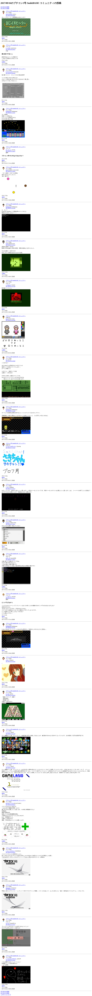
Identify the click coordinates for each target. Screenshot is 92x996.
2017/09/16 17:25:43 (10, 447)
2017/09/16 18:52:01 (10, 627)
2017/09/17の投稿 (5, 8)
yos (6, 359)
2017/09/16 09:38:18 (10, 49)
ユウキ (7, 923)
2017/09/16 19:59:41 (10, 767)
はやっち (8, 558)
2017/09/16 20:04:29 (10, 804)
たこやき (8, 48)
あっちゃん (9, 149)
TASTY (7, 522)
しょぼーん (9, 596)
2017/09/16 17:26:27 (10, 488)
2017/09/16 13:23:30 (10, 208)
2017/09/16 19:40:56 (10, 695)
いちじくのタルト (10, 851)
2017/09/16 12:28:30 (10, 171)
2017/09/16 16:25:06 (10, 320)
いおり (7, 487)
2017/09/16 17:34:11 (10, 524)
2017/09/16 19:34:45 (10, 661)
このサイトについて (6, 994)
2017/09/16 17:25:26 (10, 411)
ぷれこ (7, 660)
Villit (7, 243)
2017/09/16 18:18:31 (10, 598)
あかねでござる (10, 803)
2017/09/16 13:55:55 (10, 245)
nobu (7, 319)
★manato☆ (8, 888)
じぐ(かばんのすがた (11, 958)
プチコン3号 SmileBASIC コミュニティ (16, 11)
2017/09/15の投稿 (5, 7)
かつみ (7, 694)
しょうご (8, 732)
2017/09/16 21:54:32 (10, 960)
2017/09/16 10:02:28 (10, 73)
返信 (3, 38)
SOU (7, 170)
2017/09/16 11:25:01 (10, 112)
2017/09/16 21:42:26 (10, 889)
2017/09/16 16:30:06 (10, 361)
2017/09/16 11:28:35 (10, 151)
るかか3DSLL (9, 14)
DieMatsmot (8, 111)
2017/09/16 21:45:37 (10, 924)
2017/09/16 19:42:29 (10, 733)
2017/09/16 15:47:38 (10, 286)
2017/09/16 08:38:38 (10, 15)
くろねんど (9, 285)
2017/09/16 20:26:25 (10, 852)
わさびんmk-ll (9, 71)
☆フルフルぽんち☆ (11, 446)
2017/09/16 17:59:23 (10, 559)
